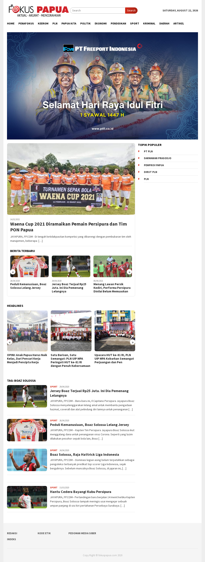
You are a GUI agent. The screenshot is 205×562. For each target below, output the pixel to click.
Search (131, 10)
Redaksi (12, 533)
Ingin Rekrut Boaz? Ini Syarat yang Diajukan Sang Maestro (111, 287)
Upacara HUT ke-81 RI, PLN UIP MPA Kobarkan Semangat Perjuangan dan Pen (70, 358)
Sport (53, 386)
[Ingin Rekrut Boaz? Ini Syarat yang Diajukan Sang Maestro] (112, 266)
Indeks (11, 539)
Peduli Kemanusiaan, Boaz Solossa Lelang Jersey (89, 424)
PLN (146, 179)
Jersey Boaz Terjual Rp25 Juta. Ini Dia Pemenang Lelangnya (27, 287)
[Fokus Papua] (38, 10)
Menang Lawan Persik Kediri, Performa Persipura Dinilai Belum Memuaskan (70, 287)
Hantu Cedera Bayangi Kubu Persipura (80, 491)
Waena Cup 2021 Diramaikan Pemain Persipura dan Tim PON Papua (68, 227)
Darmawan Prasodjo (157, 158)
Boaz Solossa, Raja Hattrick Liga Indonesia (84, 454)
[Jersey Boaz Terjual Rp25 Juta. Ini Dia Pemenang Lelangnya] (29, 266)
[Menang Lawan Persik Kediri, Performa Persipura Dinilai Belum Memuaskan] (71, 266)
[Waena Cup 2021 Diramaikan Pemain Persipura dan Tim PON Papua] (71, 179)
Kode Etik (44, 533)
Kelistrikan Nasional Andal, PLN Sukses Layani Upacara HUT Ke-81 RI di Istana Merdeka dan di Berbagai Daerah (113, 362)
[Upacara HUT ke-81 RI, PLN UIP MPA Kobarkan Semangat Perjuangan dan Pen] (71, 330)
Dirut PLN (150, 172)
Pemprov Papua (154, 165)
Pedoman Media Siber (82, 533)
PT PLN (148, 151)
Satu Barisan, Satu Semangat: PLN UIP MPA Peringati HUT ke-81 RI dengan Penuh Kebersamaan (27, 360)
